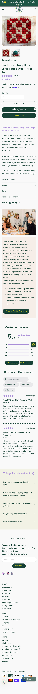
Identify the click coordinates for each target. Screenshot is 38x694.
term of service (8, 632)
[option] (6, 53)
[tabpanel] (19, 419)
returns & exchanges (11, 619)
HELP (4, 613)
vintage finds (7, 605)
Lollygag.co (20, 671)
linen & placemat (9, 60)
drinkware (6, 593)
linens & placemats (10, 602)
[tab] (25, 372)
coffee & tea (7, 599)
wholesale (6, 643)
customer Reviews (10, 652)
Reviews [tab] (10, 372)
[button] (19, 109)
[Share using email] (19, 202)
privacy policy (7, 629)
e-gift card (6, 608)
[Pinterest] (7, 573)
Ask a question (12, 363)
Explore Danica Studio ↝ (16, 311)
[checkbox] (9, 390)
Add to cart (19, 103)
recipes (5, 661)
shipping (5, 623)
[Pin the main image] (16, 202)
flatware (5, 596)
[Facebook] (3, 573)
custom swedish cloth (11, 646)
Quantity (5, 93)
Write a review (26, 363)
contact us (6, 616)
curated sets (7, 590)
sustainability (7, 658)
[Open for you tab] (33, 344)
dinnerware (7, 587)
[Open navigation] (7, 9)
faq (3, 626)
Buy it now (19, 115)
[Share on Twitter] (13, 202)
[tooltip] (35, 109)
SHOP (4, 584)
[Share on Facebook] (10, 202)
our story (6, 640)
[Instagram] (12, 573)
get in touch (7, 655)
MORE (4, 637)
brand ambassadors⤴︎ (11, 649)
